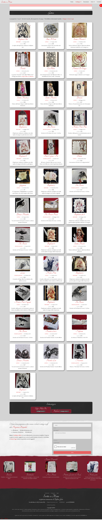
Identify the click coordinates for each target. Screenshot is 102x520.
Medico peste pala (79, 127)
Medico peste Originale (22, 302)
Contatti (99, 2)
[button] (100, 5)
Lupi (73, 19)
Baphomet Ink (23, 39)
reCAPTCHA (56, 442)
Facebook (47, 495)
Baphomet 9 (23, 127)
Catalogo (77, 2)
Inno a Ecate (51, 39)
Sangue (65, 19)
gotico (46, 41)
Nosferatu (79, 331)
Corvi (69, 19)
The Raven (51, 127)
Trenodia (22, 68)
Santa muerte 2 (51, 97)
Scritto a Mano (6, 2)
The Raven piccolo (51, 214)
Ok (1, 518)
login (58, 495)
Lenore (22, 273)
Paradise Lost (51, 360)
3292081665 (62, 504)
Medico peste (51, 273)
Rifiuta (6, 518)
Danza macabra (22, 214)
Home (71, 2)
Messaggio (56, 430)
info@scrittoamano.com (26, 430)
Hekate (79, 156)
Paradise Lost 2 (51, 331)
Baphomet (18, 41)
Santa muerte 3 (22, 97)
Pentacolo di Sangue (79, 68)
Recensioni (86, 2)
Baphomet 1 (22, 389)
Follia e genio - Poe (51, 156)
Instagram (53, 495)
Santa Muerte (79, 243)
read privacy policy (51, 507)
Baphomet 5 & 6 (79, 214)
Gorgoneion (22, 185)
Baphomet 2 (51, 302)
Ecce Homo (51, 68)
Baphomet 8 (23, 156)
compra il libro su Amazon (27, 76)
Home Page (14, 439)
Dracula (79, 97)
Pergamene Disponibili (19, 427)
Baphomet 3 (79, 273)
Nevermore (79, 360)
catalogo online (17, 435)
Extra (92, 2)
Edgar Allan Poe (46, 129)
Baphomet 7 (51, 185)
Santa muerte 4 (79, 39)
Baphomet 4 (51, 243)
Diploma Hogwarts (51, 474)
